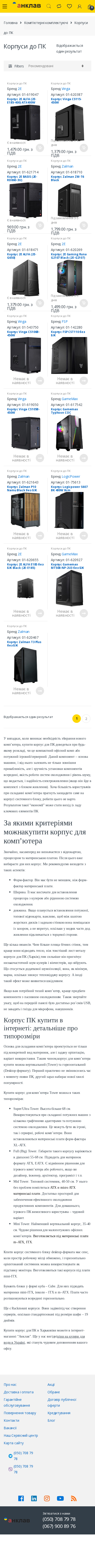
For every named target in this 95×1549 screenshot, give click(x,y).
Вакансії (10, 1428)
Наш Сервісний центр (21, 1435)
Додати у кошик (39, 148)
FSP (65, 321)
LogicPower (71, 476)
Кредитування (59, 1413)
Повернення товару (20, 1413)
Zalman (67, 166)
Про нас (10, 1384)
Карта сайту (13, 1443)
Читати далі (39, 381)
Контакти (11, 1420)
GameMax (70, 398)
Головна (11, 22)
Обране (54, 1392)
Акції (51, 1384)
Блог (51, 1420)
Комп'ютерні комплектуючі (46, 22)
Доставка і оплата (19, 1392)
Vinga (66, 88)
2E (20, 88)
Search (48, 6)
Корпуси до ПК (17, 83)
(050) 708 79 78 (23, 1456)
